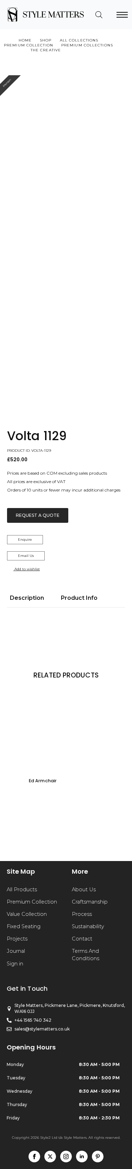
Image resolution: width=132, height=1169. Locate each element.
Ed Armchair (43, 780)
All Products (22, 889)
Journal (16, 951)
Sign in (15, 964)
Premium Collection (28, 45)
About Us (84, 889)
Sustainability (88, 926)
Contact (82, 939)
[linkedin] (82, 1156)
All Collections (79, 40)
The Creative (46, 50)
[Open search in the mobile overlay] (98, 14)
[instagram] (66, 1156)
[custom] (97, 1156)
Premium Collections (87, 45)
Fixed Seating (23, 926)
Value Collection (27, 914)
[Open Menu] (122, 14)
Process (82, 914)
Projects (17, 939)
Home (25, 40)
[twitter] (50, 1156)
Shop (45, 40)
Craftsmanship (90, 902)
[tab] (27, 598)
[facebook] (34, 1156)
